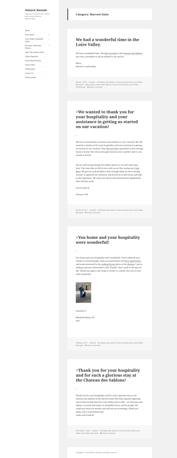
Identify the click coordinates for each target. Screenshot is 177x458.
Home (27, 30)
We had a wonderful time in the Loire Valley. (107, 42)
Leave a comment (96, 87)
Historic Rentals (36, 10)
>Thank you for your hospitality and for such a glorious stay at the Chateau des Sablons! (108, 375)
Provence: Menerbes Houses (33, 46)
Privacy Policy (30, 77)
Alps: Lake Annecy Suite (34, 52)
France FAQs (30, 65)
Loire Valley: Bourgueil (89, 433)
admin (92, 82)
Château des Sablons (107, 82)
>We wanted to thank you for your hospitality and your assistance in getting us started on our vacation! (107, 119)
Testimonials (30, 69)
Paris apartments (133, 261)
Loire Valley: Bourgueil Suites (34, 40)
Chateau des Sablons (132, 53)
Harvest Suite (110, 53)
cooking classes (108, 264)
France (118, 82)
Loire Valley (133, 84)
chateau (130, 264)
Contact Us (29, 73)
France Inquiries (31, 56)
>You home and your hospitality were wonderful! (108, 240)
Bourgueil (90, 84)
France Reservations (33, 60)
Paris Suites (29, 35)
